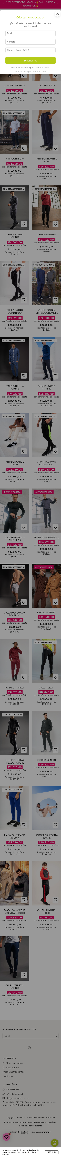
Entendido (52, 1152)
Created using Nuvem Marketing (30, 71)
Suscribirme (30, 60)
